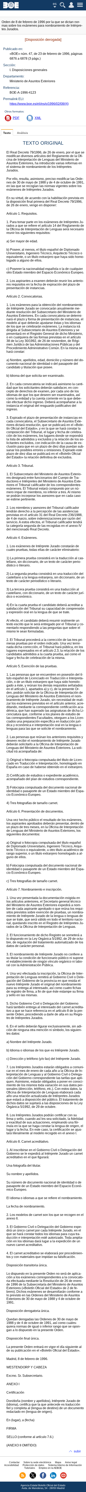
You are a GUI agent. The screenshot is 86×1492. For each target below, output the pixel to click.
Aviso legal (71, 1462)
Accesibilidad (11, 1465)
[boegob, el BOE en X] (33, 1477)
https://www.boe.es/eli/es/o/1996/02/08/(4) (39, 103)
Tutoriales (29, 1468)
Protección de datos (33, 1465)
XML (38, 118)
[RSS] (22, 1477)
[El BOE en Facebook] (43, 1477)
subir (77, 1451)
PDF (16, 118)
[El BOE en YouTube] (63, 1477)
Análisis (22, 132)
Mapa (58, 1462)
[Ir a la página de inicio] (11, 7)
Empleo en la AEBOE (50, 1468)
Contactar (14, 1462)
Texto (7, 132)
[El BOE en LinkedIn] (53, 1477)
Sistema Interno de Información (65, 1465)
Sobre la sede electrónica (37, 1462)
